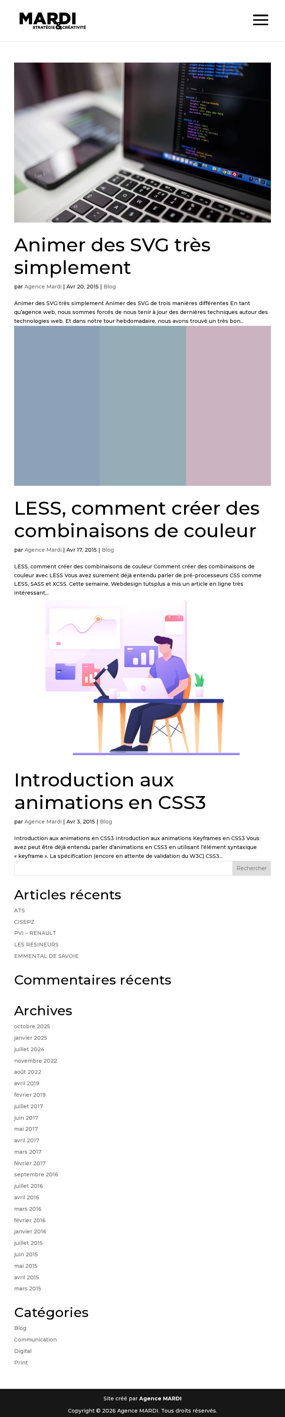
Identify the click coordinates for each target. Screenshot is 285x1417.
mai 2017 (26, 1129)
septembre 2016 (36, 1174)
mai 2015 (25, 1266)
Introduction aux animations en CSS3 (110, 791)
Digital (23, 1351)
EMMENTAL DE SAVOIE (46, 956)
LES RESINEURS (36, 944)
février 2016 (30, 1220)
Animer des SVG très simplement (112, 256)
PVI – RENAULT (35, 933)
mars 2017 (28, 1152)
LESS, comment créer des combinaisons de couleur (136, 519)
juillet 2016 (28, 1186)
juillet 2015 (28, 1243)
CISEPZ (24, 922)
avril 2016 (26, 1197)
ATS (19, 910)
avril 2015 (26, 1277)
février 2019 (30, 1095)
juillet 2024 (29, 1049)
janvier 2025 (30, 1038)
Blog (110, 286)
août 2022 (27, 1072)
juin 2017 (26, 1117)
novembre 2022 (35, 1060)
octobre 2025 (32, 1026)
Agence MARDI (160, 1398)
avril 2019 (26, 1083)
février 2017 (30, 1163)
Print (21, 1362)
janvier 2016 (30, 1231)
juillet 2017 (28, 1106)
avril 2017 (26, 1140)
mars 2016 (28, 1209)
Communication (35, 1339)
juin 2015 (26, 1254)
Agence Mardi (43, 286)
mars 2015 (27, 1288)
